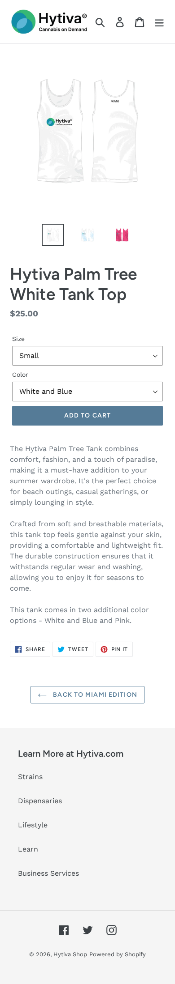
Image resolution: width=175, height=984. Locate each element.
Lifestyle (33, 825)
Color (20, 374)
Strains (30, 776)
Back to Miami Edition (94, 695)
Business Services (48, 873)
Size (18, 338)
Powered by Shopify (117, 954)
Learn (28, 849)
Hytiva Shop (70, 954)
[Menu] (159, 22)
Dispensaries (40, 801)
